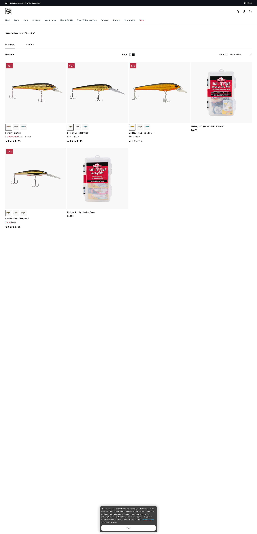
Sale (141, 20)
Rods (25, 20)
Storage (105, 20)
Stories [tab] (30, 44)
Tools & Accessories (87, 20)
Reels (16, 20)
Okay (128, 528)
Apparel (116, 20)
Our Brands (129, 20)
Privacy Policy (148, 519)
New (7, 20)
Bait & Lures (50, 20)
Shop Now (36, 3)
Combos (36, 20)
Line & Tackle (66, 20)
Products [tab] (10, 44)
